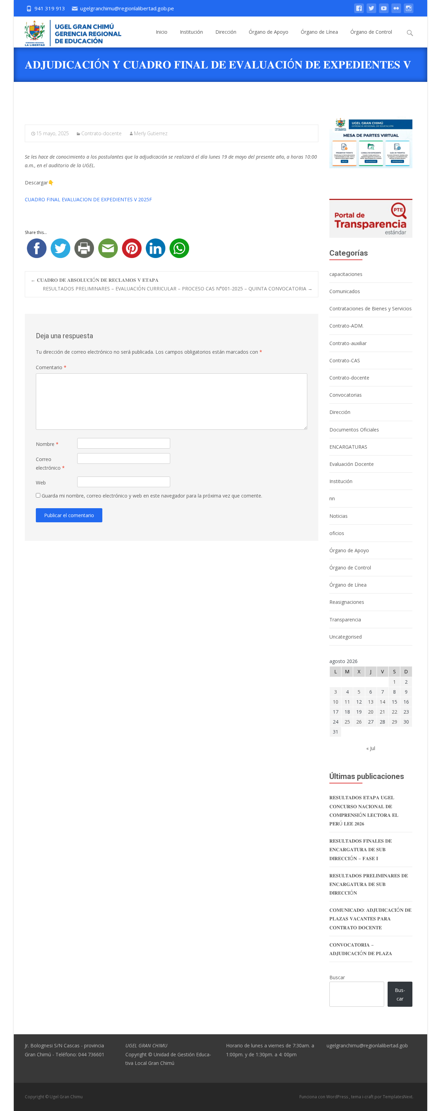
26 (359, 721)
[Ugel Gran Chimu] (67, 32)
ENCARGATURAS (348, 447)
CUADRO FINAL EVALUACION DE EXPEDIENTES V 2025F (88, 199)
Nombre (47, 444)
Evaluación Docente (351, 464)
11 (347, 701)
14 (382, 701)
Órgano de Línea (319, 32)
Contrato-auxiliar (348, 343)
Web (41, 482)
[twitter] (371, 11)
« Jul (370, 748)
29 (394, 721)
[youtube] (384, 11)
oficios (336, 533)
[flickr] (396, 11)
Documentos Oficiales (354, 429)
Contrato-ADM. (346, 325)
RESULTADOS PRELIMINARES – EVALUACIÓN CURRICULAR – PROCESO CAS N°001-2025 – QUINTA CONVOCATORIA (177, 288)
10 (335, 701)
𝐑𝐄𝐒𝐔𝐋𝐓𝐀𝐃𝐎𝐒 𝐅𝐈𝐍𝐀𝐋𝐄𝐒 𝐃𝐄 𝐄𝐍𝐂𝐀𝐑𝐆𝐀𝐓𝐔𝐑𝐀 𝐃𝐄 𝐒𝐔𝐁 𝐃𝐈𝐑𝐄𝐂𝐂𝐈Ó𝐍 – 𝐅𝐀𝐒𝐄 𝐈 (360, 849)
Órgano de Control (371, 32)
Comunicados (344, 291)
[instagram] (408, 11)
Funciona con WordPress (324, 1097)
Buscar (337, 977)
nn (332, 498)
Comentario (51, 367)
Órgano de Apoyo (268, 32)
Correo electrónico (50, 463)
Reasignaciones (346, 602)
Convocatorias (345, 395)
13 (370, 701)
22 (394, 711)
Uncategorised (345, 636)
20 (370, 711)
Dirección (225, 32)
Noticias (338, 516)
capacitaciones (345, 274)
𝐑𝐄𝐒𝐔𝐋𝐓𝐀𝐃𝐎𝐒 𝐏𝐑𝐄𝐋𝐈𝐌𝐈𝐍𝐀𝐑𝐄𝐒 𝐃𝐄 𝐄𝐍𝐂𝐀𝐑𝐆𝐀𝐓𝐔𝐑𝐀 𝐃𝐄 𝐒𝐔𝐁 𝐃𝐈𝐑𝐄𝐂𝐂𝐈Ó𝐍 (368, 884)
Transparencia (345, 619)
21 (382, 711)
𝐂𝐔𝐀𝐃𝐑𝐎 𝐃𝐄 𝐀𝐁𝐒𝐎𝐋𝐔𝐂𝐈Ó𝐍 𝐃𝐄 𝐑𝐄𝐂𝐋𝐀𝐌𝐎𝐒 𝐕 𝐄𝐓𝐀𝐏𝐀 (94, 280)
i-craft (368, 1097)
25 (347, 721)
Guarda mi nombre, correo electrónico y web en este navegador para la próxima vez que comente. (152, 495)
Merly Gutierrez (150, 133)
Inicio (161, 32)
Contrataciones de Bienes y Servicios (370, 308)
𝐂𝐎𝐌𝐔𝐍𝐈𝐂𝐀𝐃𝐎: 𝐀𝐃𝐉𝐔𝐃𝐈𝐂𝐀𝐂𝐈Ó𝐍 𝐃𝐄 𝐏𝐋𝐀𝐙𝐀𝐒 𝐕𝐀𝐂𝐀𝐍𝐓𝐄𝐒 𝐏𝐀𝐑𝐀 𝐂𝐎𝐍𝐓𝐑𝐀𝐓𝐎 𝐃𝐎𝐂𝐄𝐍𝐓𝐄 (370, 918)
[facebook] (359, 11)
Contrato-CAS (344, 360)
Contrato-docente (101, 133)
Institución (191, 32)
